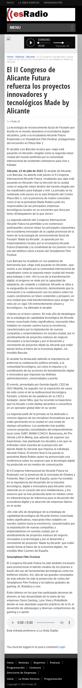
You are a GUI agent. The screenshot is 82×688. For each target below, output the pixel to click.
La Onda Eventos (28, 3)
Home (10, 56)
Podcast (55, 662)
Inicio (10, 3)
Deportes (39, 662)
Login (61, 647)
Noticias (19, 56)
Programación (53, 3)
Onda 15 (15, 121)
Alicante (30, 56)
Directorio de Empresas (21, 672)
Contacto (35, 667)
